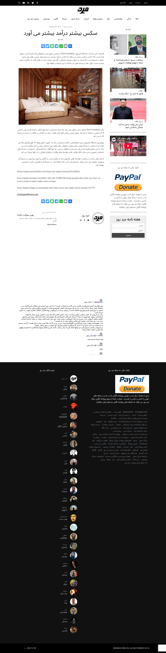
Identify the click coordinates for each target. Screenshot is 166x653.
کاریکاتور (135, 450)
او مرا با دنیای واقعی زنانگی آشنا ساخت (132, 418)
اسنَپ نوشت (112, 415)
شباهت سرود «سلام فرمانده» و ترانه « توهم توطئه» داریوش (128, 61)
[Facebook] (43, 46)
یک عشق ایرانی (141, 463)
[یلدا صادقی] (72, 573)
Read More (51, 224)
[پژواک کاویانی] (72, 499)
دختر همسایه (128, 428)
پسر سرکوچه (112, 421)
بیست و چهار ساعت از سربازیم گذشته (133, 421)
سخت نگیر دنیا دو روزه (139, 437)
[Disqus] (60, 264)
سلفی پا (96, 437)
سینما (135, 440)
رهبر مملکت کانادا (25, 215)
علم (131, 447)
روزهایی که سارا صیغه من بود (109, 434)
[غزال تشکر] (72, 480)
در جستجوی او (116, 428)
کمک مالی (122, 2)
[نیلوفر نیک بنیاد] (72, 592)
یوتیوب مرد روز (130, 463)
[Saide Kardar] (72, 415)
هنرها (108, 459)
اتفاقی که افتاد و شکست (102, 412)
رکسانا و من (127, 431)
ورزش (103, 459)
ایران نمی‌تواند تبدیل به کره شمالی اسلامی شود (131, 126)
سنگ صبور (143, 440)
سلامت (104, 437)
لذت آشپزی (143, 453)
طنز (93, 440)
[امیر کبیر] (72, 462)
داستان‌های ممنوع (140, 428)
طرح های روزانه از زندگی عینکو (120, 440)
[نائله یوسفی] (72, 555)
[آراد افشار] (72, 471)
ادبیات (133, 415)
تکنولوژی (99, 421)
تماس (130, 2)
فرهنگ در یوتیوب (108, 447)
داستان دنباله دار (108, 425)
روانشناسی (117, 431)
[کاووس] (72, 453)
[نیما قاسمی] (72, 629)
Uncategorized (141, 412)
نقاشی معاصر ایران (123, 459)
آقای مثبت (117, 412)
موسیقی (144, 459)
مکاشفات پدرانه (98, 456)
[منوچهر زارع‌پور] (72, 508)
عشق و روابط (67, 26)
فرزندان (126, 447)
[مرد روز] (72, 378)
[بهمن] (72, 406)
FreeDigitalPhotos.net (27, 194)
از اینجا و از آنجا (124, 415)
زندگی (140, 90)
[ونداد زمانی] (72, 388)
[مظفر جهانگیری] (72, 536)
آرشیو (145, 2)
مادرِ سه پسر (114, 453)
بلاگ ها (113, 418)
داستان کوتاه (95, 425)
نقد (113, 459)
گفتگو (94, 450)
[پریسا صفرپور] (72, 546)
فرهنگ (118, 447)
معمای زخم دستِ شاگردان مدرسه (118, 456)
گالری (100, 450)
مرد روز (60, 39)
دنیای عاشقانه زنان (140, 431)
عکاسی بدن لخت (100, 444)
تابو (105, 421)
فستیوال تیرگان (94, 447)
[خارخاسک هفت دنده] (72, 518)
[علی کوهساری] (72, 611)
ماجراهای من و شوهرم (129, 453)
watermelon (128, 412)
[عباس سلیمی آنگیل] (72, 425)
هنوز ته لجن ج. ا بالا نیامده (131, 93)
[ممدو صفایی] (72, 564)
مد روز (105, 453)
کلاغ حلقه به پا (125, 450)
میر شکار (136, 459)
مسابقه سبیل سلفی (139, 456)
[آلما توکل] (72, 583)
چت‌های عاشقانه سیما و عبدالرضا (135, 425)
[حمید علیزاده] (72, 490)
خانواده (118, 425)
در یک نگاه (139, 57)
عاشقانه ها (143, 444)
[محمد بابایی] (72, 443)
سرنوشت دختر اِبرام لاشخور (119, 437)
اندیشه (102, 415)
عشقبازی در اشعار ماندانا (117, 444)
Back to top (31, 648)
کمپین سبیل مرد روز (111, 450)
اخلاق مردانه (142, 415)
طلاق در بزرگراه (102, 440)
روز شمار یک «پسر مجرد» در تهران (134, 434)
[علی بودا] (72, 601)
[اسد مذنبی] (72, 434)
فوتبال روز (143, 450)
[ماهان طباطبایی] (72, 397)
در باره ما (138, 2)
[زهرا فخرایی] (72, 527)
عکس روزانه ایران (141, 447)
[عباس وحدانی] (72, 620)
